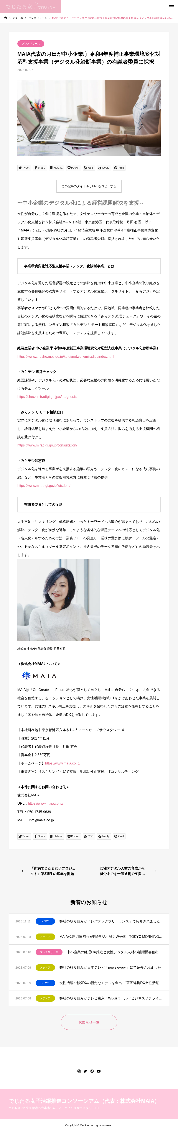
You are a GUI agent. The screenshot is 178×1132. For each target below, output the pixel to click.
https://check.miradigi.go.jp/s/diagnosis (47, 397)
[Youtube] (99, 1071)
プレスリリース (31, 43)
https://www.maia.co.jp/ (62, 763)
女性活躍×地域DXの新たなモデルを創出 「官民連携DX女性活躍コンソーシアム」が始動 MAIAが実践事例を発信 (111, 983)
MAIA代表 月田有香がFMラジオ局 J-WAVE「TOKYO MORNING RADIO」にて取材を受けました (111, 936)
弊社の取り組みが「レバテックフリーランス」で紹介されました (109, 921)
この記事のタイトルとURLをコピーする (89, 186)
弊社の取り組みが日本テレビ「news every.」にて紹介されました (110, 967)
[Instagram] (79, 1071)
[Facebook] (92, 1071)
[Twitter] (85, 1071)
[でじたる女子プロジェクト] (30, 6)
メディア (45, 936)
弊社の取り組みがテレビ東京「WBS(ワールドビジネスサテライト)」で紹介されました (111, 998)
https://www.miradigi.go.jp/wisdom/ (43, 485)
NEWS (45, 921)
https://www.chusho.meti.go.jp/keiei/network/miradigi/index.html (65, 356)
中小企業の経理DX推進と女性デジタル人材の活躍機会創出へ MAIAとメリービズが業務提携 (115, 952)
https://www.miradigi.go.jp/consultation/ (47, 445)
